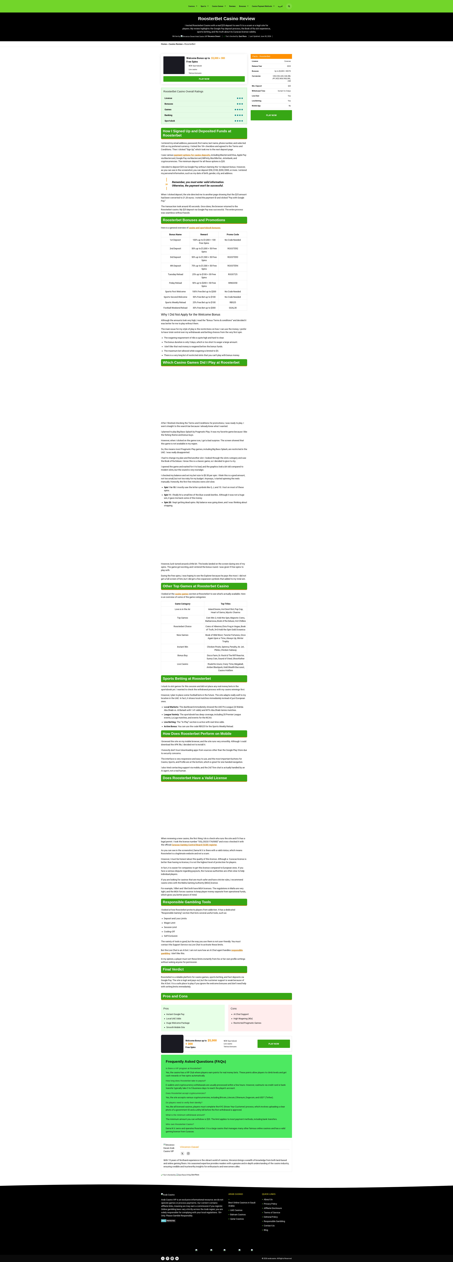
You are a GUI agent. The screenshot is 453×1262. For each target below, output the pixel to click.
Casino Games (217, 6)
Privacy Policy (270, 1204)
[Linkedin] (177, 1258)
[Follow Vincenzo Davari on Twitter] (182, 1153)
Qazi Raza (243, 36)
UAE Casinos (236, 1210)
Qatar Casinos (237, 1219)
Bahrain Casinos (238, 1214)
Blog (266, 1230)
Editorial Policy (271, 1217)
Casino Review (176, 44)
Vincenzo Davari (214, 36)
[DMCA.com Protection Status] (168, 1220)
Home (164, 44)
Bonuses (242, 6)
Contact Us (269, 1225)
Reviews (232, 6)
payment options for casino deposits (192, 155)
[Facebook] (172, 1258)
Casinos (191, 6)
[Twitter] (163, 1258)
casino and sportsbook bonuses (204, 228)
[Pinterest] (167, 1258)
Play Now (204, 79)
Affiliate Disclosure (273, 1208)
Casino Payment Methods (262, 6)
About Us (268, 1199)
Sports (203, 6)
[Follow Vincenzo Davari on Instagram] (188, 1153)
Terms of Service (272, 1212)
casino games (182, 594)
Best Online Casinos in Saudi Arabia (241, 1204)
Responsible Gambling (274, 1221)
